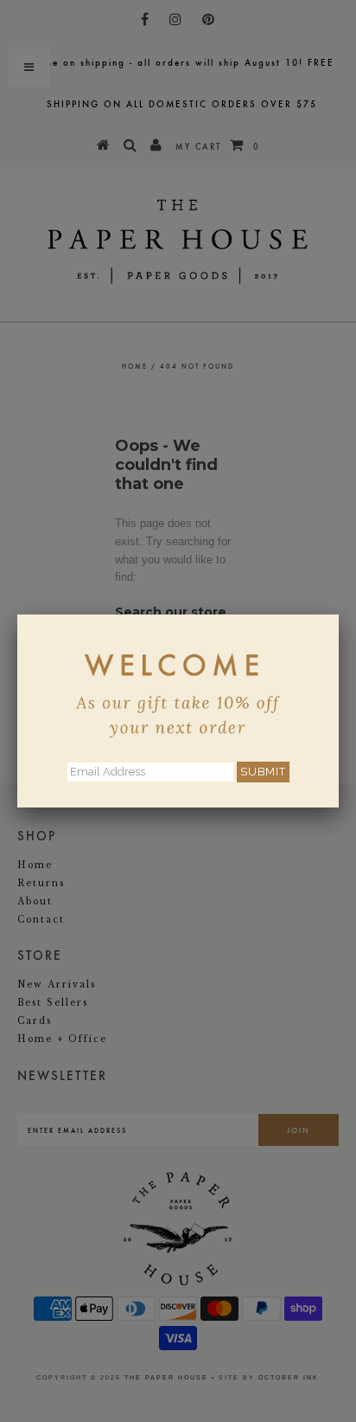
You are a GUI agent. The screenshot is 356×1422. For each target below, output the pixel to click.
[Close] (338, 614)
